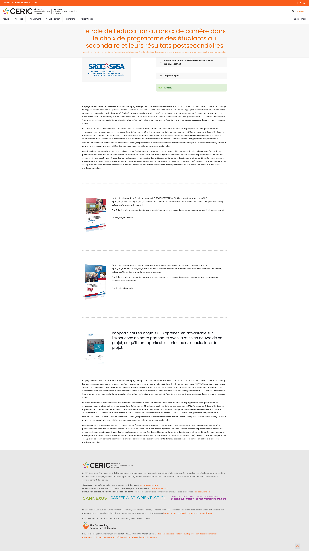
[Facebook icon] (298, 3)
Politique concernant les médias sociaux (112, 537)
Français (300, 11)
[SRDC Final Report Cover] (95, 348)
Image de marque (148, 537)
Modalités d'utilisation (164, 534)
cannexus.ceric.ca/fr (149, 485)
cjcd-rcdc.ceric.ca (202, 492)
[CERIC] (39, 11)
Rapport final (123, 333)
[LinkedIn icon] (304, 3)
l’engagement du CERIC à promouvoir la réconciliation (187, 513)
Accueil (86, 52)
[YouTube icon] (301, 3)
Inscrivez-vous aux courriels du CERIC (20, 2)
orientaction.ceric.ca (159, 488)
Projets (97, 52)
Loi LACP (135, 537)
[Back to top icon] (297, 546)
